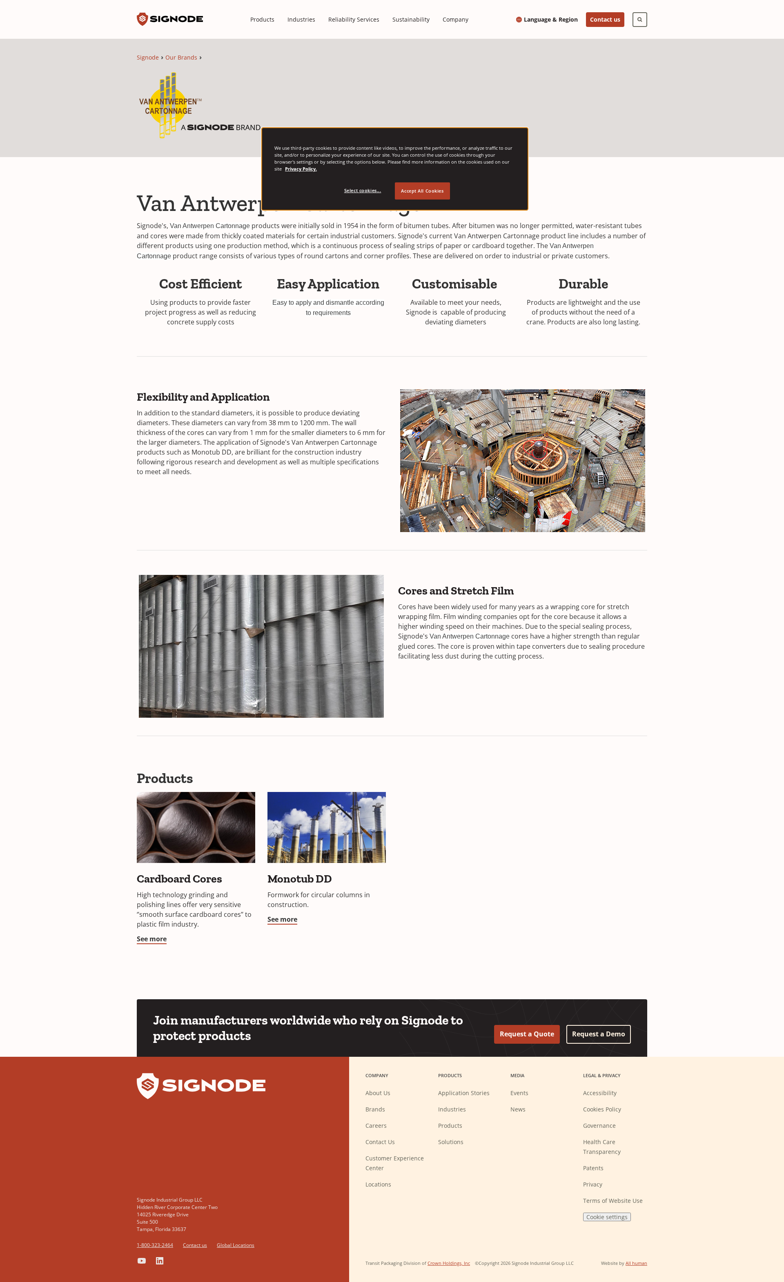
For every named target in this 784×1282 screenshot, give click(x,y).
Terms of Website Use (613, 1200)
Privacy (592, 1184)
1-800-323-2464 (155, 1245)
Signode (148, 57)
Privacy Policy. (301, 169)
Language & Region (551, 19)
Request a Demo (598, 1033)
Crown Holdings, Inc (449, 1263)
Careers (376, 1125)
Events (519, 1093)
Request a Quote (527, 1033)
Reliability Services (353, 19)
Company (455, 19)
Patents (593, 1168)
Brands (375, 1109)
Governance (599, 1125)
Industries (301, 19)
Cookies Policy (602, 1109)
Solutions (450, 1142)
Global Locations (235, 1245)
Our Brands (181, 57)
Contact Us (380, 1142)
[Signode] (170, 19)
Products (262, 19)
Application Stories (464, 1093)
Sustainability (411, 19)
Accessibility (600, 1093)
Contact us (605, 19)
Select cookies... (362, 190)
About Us (377, 1093)
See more (152, 938)
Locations (378, 1184)
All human (636, 1263)
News (518, 1109)
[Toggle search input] (640, 19)
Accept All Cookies (422, 191)
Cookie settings (607, 1217)
